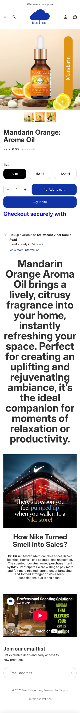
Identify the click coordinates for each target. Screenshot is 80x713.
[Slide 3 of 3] (51, 117)
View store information (24, 250)
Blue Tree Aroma (32, 690)
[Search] (14, 17)
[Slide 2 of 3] (40, 117)
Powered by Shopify (56, 690)
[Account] (65, 17)
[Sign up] (70, 673)
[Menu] (5, 17)
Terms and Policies (40, 699)
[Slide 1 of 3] (29, 117)
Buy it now (40, 202)
